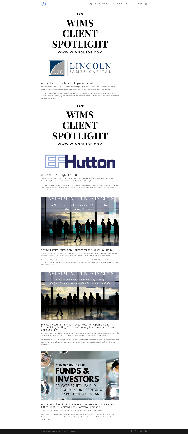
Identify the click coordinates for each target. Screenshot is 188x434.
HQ (91, 4)
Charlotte (67, 87)
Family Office (78, 178)
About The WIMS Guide (102, 4)
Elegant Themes (55, 431)
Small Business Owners (72, 89)
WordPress (74, 431)
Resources (129, 4)
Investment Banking (107, 178)
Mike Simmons (47, 87)
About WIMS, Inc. (118, 4)
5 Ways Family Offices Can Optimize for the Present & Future (77, 250)
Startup (92, 255)
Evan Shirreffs (81, 253)
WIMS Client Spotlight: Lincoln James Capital (67, 83)
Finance (92, 87)
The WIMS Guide (86, 89)
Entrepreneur (85, 87)
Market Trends (45, 181)
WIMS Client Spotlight (103, 89)
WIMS (94, 89)
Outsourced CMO (53, 255)
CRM (76, 333)
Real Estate (60, 89)
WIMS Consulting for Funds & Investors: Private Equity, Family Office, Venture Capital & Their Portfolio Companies (77, 406)
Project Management (66, 255)
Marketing (111, 253)
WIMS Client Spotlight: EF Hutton (60, 175)
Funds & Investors (101, 87)
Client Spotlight (75, 87)
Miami (50, 335)
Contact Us (139, 4)
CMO (65, 253)
